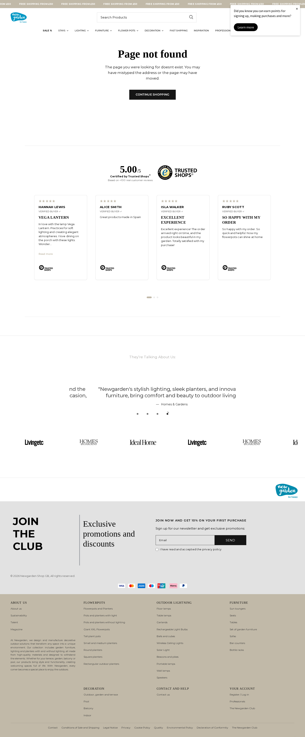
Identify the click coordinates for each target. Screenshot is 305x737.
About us (16, 608)
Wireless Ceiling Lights (170, 643)
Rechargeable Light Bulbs (172, 629)
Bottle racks (237, 649)
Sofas (233, 636)
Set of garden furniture (243, 629)
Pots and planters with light (100, 615)
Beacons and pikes (167, 656)
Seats (233, 615)
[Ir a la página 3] (157, 297)
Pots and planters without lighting (104, 622)
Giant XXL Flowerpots (97, 629)
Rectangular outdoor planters (101, 663)
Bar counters (237, 643)
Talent (14, 622)
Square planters (93, 656)
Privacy (126, 727)
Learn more (246, 27)
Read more (46, 254)
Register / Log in (239, 694)
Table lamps (164, 615)
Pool (86, 701)
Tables (233, 622)
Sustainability (19, 615)
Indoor (87, 715)
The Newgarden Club (242, 708)
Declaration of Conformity (212, 727)
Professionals (237, 701)
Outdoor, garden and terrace (101, 694)
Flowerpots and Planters (98, 608)
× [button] (297, 8)
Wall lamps (163, 670)
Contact (53, 727)
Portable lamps (166, 663)
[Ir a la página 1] (149, 297)
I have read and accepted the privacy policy (190, 549)
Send (230, 540)
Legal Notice (110, 727)
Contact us (163, 694)
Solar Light (163, 649)
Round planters (93, 649)
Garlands (162, 622)
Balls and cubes (166, 636)
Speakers (162, 677)
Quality (158, 727)
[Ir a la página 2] (154, 297)
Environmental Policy (180, 727)
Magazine (16, 629)
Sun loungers (237, 608)
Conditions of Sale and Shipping (80, 727)
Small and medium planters (100, 643)
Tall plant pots (92, 636)
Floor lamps (164, 608)
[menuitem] (47, 31)
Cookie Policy (142, 727)
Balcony (88, 708)
